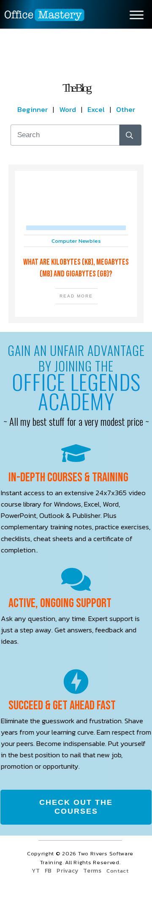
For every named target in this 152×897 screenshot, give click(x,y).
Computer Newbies (76, 241)
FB (48, 870)
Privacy (68, 870)
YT (36, 870)
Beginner (35, 109)
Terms (92, 870)
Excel (96, 109)
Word (67, 109)
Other (125, 109)
